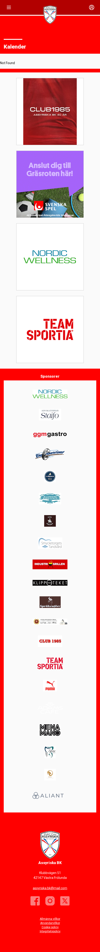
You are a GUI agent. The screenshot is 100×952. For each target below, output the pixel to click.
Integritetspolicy (50, 931)
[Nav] (9, 7)
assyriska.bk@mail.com (50, 888)
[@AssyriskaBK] (65, 900)
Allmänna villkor (50, 919)
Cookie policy (50, 927)
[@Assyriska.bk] (50, 900)
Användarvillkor (50, 923)
